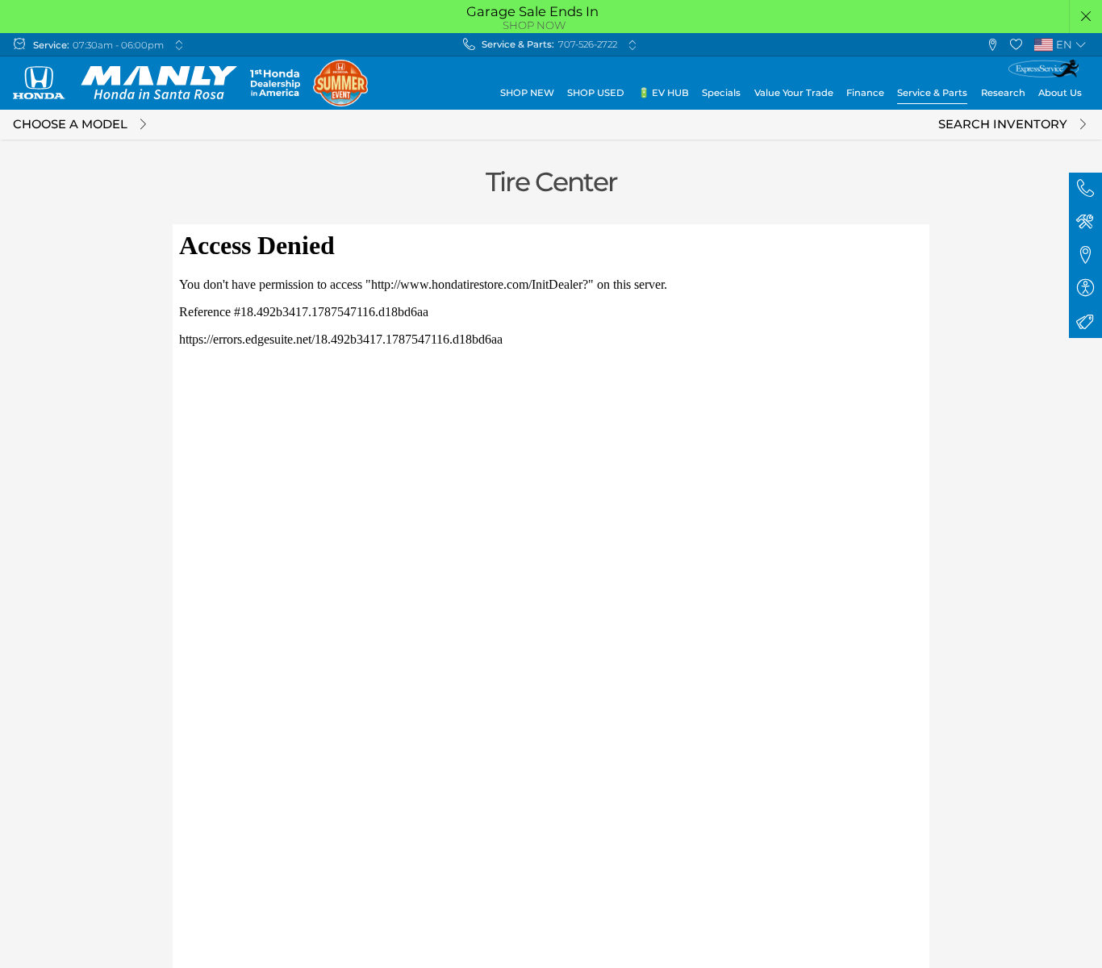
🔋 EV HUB (663, 92)
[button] (1086, 16)
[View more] (178, 45)
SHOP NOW (534, 25)
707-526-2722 (587, 44)
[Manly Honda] (125, 82)
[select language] (1080, 45)
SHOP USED (595, 92)
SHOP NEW (527, 92)
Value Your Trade (793, 92)
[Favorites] (1016, 44)
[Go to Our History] (274, 82)
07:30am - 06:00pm (118, 45)
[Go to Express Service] (1043, 68)
